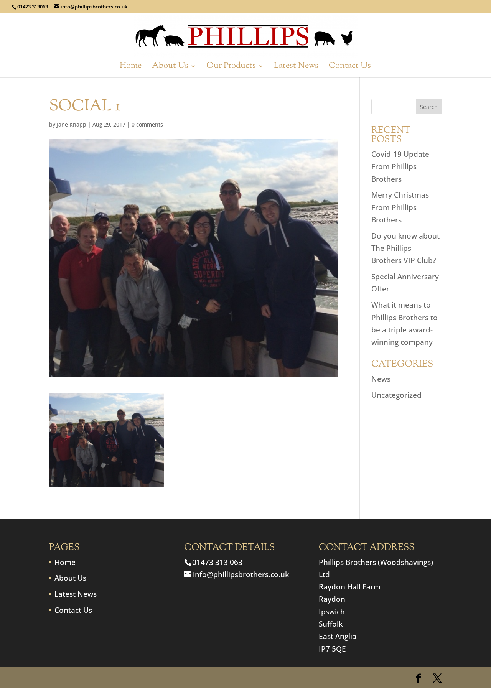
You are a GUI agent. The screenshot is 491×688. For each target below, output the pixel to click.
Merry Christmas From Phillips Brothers (400, 207)
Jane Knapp (71, 124)
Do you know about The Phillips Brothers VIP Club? (405, 248)
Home (131, 67)
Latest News (296, 67)
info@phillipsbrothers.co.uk (241, 574)
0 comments (147, 124)
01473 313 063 (217, 562)
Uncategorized (396, 395)
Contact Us (350, 67)
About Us (170, 67)
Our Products (231, 67)
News (380, 379)
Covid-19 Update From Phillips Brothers (400, 166)
